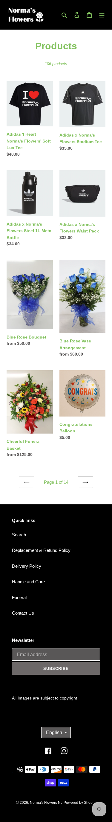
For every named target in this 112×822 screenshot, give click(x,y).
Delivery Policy (26, 566)
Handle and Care (28, 581)
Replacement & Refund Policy (41, 550)
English (54, 732)
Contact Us (23, 613)
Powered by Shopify (80, 802)
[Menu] (102, 14)
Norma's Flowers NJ (46, 802)
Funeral (19, 597)
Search (19, 534)
